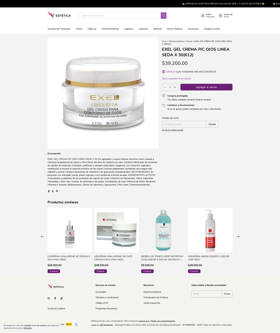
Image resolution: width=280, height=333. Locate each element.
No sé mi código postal (172, 130)
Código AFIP (102, 303)
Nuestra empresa (152, 292)
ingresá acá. (143, 321)
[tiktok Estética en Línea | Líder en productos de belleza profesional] (61, 298)
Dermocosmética (110, 28)
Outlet (79, 28)
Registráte (210, 17)
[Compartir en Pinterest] (57, 191)
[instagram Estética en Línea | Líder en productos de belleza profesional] (49, 298)
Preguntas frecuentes (106, 308)
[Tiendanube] (102, 325)
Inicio (164, 41)
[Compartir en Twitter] (53, 191)
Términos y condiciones (107, 297)
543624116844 (56, 308)
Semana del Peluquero (59, 28)
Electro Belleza (174, 28)
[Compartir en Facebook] (49, 191)
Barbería (157, 28)
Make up (92, 28)
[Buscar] (164, 15)
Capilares (128, 28)
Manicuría (143, 28)
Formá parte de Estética (156, 297)
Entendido (27, 328)
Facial (189, 41)
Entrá (208, 14)
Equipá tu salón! (212, 28)
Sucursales (101, 292)
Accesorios (193, 28)
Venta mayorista (152, 303)
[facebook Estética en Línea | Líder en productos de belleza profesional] (55, 298)
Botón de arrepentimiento (163, 321)
